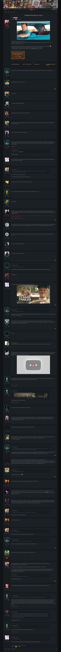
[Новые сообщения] (34, 9)
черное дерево (15, 17)
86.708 (8, 27)
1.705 (8, 474)
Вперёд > (20, 19)
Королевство (25, 9)
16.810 (8, 75)
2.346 (8, 196)
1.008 (8, 441)
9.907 (8, 524)
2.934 (8, 326)
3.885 (8, 412)
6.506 (8, 206)
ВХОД (54, 9)
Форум (31, 9)
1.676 (8, 347)
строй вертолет (33, 48)
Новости (19, 9)
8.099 (8, 383)
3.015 (8, 117)
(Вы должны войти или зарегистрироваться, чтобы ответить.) (19, 645)
